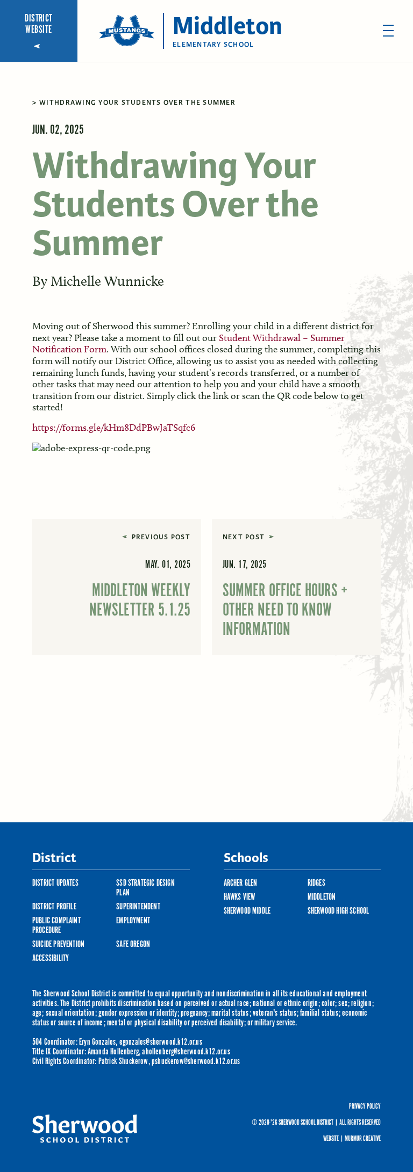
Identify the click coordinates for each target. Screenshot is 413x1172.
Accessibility (50, 958)
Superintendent (138, 907)
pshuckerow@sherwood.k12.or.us (196, 1061)
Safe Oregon (133, 944)
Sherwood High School (338, 911)
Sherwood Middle (247, 911)
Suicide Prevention (58, 944)
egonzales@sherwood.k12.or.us (160, 1042)
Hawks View (239, 897)
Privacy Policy (365, 1107)
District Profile (54, 907)
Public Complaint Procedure (56, 925)
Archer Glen (241, 883)
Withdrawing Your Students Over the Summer (137, 102)
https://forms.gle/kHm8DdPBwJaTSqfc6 (113, 427)
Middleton (322, 897)
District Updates (55, 883)
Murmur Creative (363, 1139)
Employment (133, 921)
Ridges (316, 883)
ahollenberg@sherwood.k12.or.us (186, 1052)
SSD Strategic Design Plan (145, 888)
